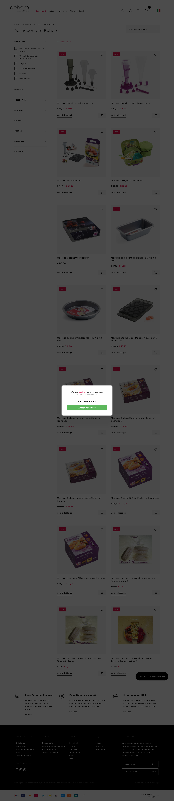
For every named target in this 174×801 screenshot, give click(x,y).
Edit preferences (87, 401)
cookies (82, 392)
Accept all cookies (87, 408)
